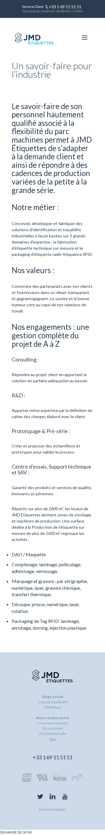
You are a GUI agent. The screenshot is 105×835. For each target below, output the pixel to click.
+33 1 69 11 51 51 (52, 757)
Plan (52, 739)
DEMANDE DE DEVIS (16, 832)
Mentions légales (52, 809)
